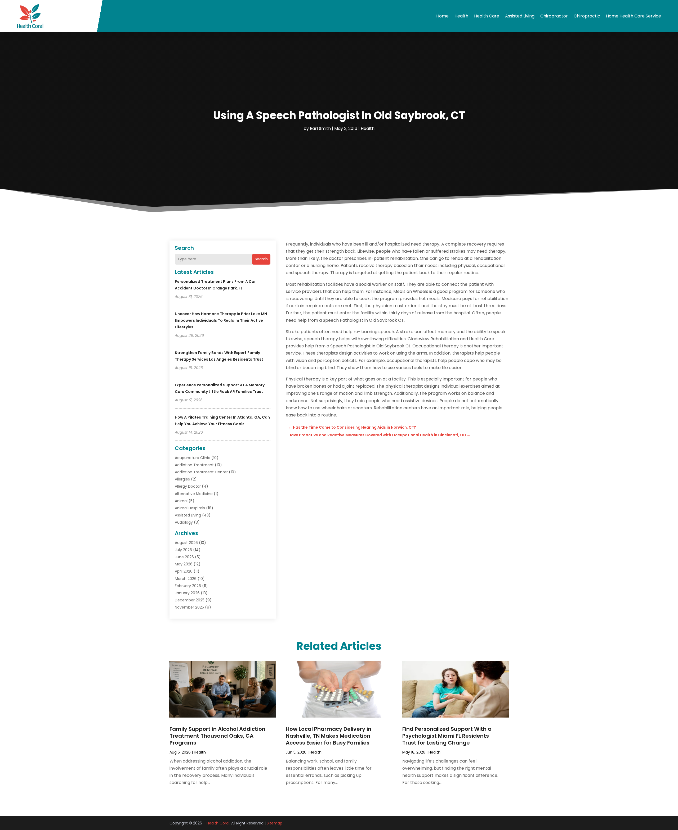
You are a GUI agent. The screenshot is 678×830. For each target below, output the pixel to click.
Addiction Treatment (194, 465)
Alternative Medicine (194, 493)
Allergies (182, 479)
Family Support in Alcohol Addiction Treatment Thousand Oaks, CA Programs (217, 735)
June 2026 (184, 557)
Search (261, 259)
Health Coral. (218, 823)
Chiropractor (554, 16)
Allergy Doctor (188, 486)
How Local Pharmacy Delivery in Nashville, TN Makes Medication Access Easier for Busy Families (328, 735)
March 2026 (186, 578)
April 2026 (184, 571)
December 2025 (189, 600)
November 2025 (189, 607)
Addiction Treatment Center (201, 472)
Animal (181, 501)
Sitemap (274, 823)
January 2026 (187, 593)
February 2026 (188, 585)
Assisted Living (519, 16)
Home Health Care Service (633, 16)
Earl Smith (320, 128)
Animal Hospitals (190, 508)
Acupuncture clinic (192, 457)
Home (442, 16)
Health (461, 16)
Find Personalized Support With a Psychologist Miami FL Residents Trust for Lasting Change (447, 735)
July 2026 (183, 549)
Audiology (184, 522)
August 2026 (186, 542)
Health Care (486, 16)
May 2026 (184, 564)
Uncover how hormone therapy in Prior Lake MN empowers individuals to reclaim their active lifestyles (221, 320)
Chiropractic (587, 16)
